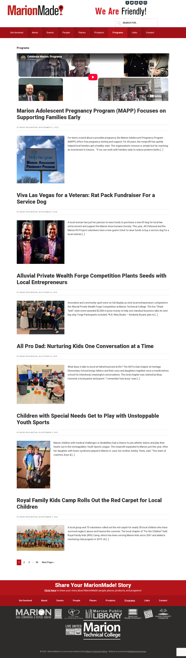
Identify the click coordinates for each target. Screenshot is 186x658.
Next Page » (48, 563)
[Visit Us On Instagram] (145, 4)
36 (38, 562)
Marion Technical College (96, 651)
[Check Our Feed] (140, 4)
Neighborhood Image (137, 651)
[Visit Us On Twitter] (131, 4)
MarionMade (36, 10)
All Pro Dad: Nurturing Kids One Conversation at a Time (85, 346)
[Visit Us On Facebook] (127, 4)
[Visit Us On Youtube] (136, 4)
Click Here (50, 590)
